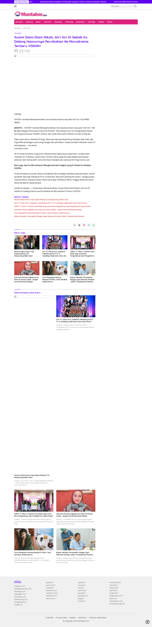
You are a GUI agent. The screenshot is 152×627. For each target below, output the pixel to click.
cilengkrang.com (20, 602)
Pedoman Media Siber (98, 618)
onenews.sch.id (52, 593)
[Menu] (15, 6)
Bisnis (38, 22)
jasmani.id (113, 590)
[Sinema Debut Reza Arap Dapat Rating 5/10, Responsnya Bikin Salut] (26, 242)
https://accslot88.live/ (107, 58)
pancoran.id (50, 585)
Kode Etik (49, 618)
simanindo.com (20, 597)
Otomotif (47, 22)
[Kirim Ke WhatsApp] (93, 225)
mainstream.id (115, 582)
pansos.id (113, 598)
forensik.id (113, 585)
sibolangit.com (19, 591)
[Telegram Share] (89, 225)
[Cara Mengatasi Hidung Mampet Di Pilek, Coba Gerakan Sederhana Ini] (54, 268)
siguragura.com (20, 594)
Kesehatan (80, 22)
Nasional (29, 22)
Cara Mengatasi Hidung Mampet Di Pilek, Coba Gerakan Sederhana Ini (42, 213)
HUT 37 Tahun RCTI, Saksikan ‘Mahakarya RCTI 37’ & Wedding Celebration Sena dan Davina (50, 203)
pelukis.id (49, 582)
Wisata (101, 22)
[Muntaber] (30, 14)
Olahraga (58, 22)
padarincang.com (20, 599)
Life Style (91, 22)
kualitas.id (50, 588)
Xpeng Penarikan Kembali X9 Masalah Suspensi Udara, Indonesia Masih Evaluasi (58, 2)
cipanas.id (81, 582)
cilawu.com (114, 588)
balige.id (81, 598)
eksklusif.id (114, 593)
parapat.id (81, 593)
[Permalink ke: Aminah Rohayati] (16, 51)
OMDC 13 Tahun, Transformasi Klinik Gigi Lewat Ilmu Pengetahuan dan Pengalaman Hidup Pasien (52, 206)
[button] (135, 6)
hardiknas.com (51, 596)
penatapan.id (83, 596)
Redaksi (72, 618)
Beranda (19, 22)
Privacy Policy (61, 618)
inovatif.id (81, 585)
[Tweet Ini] (79, 225)
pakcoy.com (50, 598)
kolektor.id (18, 605)
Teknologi (69, 22)
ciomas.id (81, 601)
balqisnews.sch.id (116, 596)
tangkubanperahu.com (22, 589)
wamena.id (82, 590)
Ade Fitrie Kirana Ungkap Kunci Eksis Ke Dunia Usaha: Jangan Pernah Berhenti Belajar (48, 210)
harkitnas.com (19, 586)
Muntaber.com (83, 621)
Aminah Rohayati (24, 50)
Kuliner (110, 22)
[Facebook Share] (74, 225)
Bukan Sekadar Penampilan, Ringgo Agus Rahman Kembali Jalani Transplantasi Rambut (49, 216)
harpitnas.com (51, 590)
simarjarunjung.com (117, 603)
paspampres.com (116, 601)
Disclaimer (82, 618)
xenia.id (80, 588)
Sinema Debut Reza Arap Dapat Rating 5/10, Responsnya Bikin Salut (41, 200)
